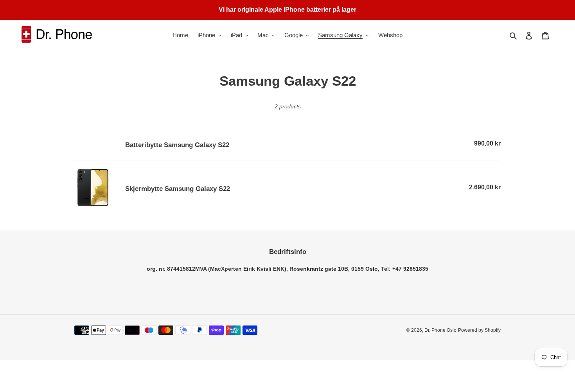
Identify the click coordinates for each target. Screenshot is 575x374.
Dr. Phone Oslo (440, 330)
